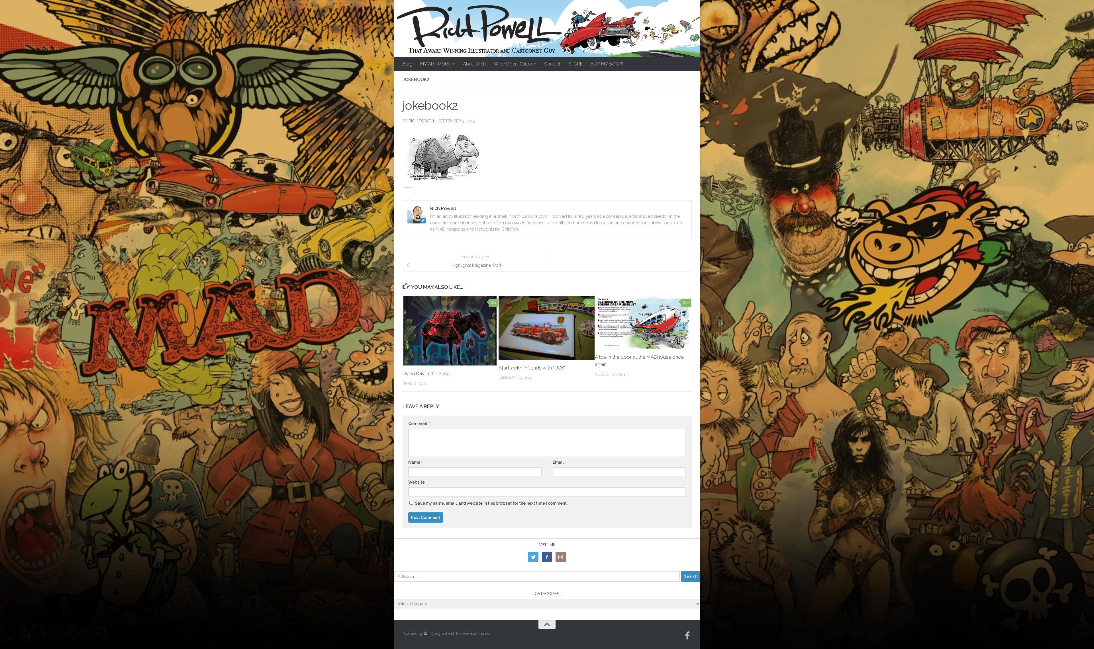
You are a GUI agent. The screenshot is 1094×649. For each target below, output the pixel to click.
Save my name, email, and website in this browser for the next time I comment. (491, 503)
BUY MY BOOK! (607, 64)
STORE (575, 64)
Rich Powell (422, 121)
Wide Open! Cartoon (515, 64)
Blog (407, 64)
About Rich (474, 64)
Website (416, 482)
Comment (419, 423)
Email (559, 462)
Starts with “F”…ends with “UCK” (532, 368)
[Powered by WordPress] (425, 633)
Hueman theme (475, 633)
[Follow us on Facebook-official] (687, 636)
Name (415, 462)
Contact (552, 64)
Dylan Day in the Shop (426, 373)
